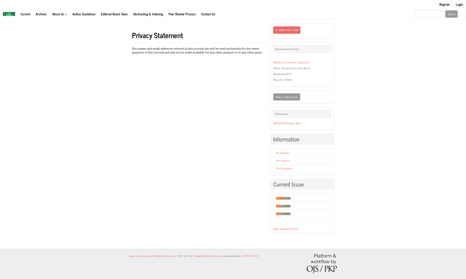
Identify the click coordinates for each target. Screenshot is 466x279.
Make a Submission (287, 97)
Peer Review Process (182, 14)
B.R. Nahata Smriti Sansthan (204, 256)
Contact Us (208, 14)
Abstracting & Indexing (148, 14)
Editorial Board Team (114, 14)
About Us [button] (58, 14)
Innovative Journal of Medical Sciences (152, 256)
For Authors (283, 160)
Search (451, 14)
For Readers (283, 153)
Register (444, 4)
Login (459, 4)
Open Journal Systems (286, 228)
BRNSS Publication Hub (287, 123)
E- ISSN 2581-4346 (287, 30)
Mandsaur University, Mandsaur (291, 62)
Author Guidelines (84, 14)
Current (25, 14)
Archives (41, 14)
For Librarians (284, 168)
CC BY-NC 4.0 (249, 256)
